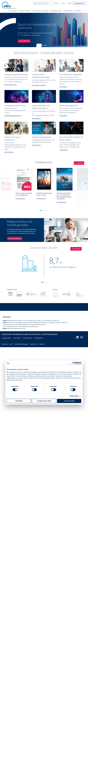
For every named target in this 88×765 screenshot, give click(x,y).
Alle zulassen (69, 401)
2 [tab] (44, 45)
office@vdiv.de (38, 338)
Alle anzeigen (76, 249)
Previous (2, 182)
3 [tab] (45, 45)
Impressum (5, 344)
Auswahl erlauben (44, 401)
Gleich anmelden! (24, 41)
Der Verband (13, 11)
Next (85, 183)
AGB (11, 344)
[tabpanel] (44, 30)
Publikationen (68, 11)
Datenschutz (33, 344)
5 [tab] (47, 211)
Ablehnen (19, 401)
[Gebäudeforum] (33, 294)
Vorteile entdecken (14, 238)
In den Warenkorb (20, 198)
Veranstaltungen (55, 11)
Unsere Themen (24, 11)
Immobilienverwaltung (40, 11)
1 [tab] (42, 45)
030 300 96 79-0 (28, 338)
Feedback (42, 344)
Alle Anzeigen (79, 163)
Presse (63, 3)
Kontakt (69, 3)
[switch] (34, 389)
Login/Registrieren (79, 3)
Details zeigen (74, 396)
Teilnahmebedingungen (21, 344)
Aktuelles (78, 11)
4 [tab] (46, 211)
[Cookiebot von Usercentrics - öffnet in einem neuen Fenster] (73, 363)
